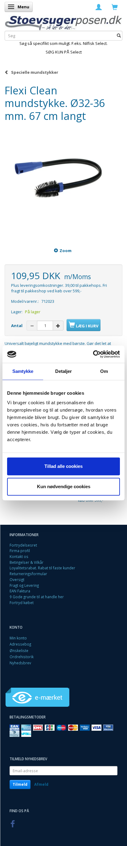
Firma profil (20, 550)
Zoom (65, 250)
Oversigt (17, 579)
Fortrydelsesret (23, 545)
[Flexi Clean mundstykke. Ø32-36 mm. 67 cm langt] (63, 181)
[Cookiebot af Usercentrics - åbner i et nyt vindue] (93, 354)
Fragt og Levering (24, 585)
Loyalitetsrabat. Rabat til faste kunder (42, 567)
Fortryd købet (22, 602)
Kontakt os (19, 556)
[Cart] (114, 7)
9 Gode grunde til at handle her (37, 596)
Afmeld (41, 784)
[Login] (98, 7)
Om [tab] (104, 371)
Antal (17, 325)
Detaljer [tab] (63, 371)
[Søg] (119, 36)
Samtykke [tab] (23, 371)
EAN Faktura (20, 590)
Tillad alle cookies (63, 466)
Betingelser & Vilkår (26, 562)
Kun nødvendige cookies (63, 486)
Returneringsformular (28, 573)
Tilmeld (20, 784)
